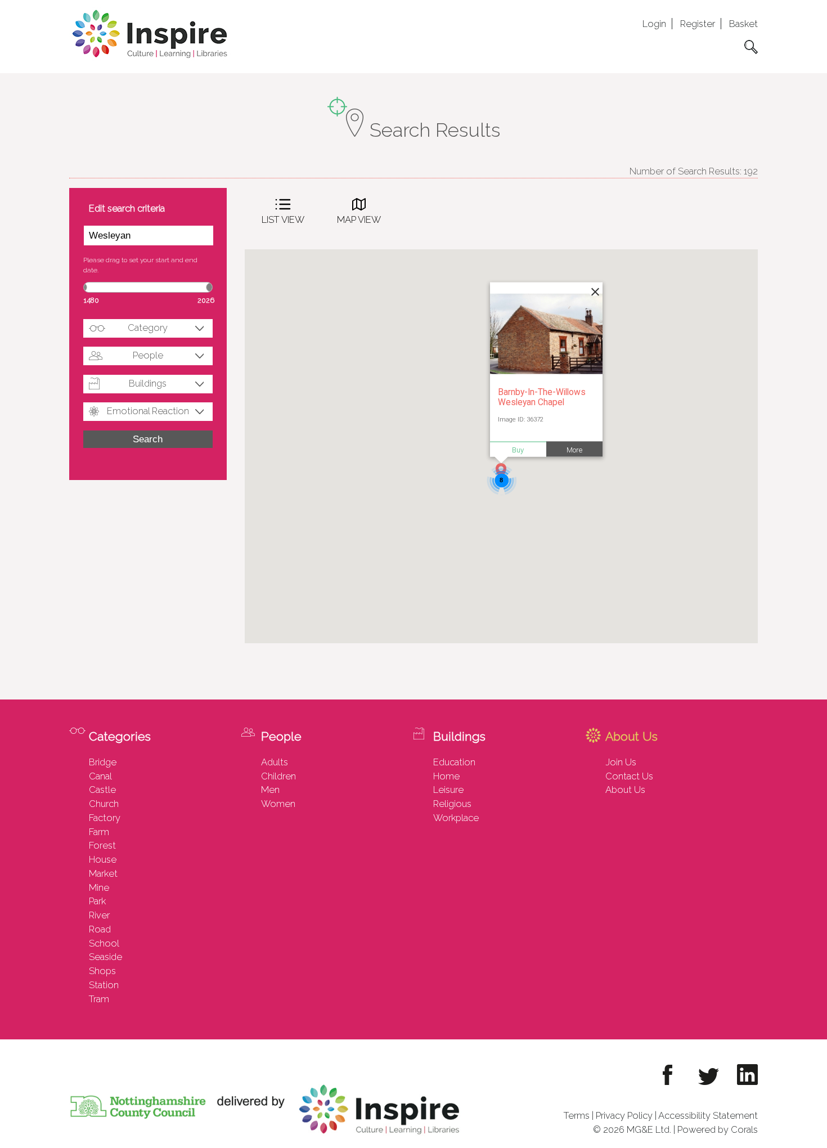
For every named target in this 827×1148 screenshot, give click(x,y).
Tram (99, 998)
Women (278, 803)
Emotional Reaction (148, 410)
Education (454, 762)
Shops (102, 970)
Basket (743, 23)
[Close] (594, 290)
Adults (274, 762)
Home (446, 776)
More (574, 449)
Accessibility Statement (708, 1115)
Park (97, 901)
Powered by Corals (717, 1129)
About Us (625, 789)
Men (270, 789)
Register (697, 23)
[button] (501, 471)
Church (104, 803)
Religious (452, 803)
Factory (104, 817)
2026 (205, 300)
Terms (577, 1115)
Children (278, 776)
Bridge (102, 762)
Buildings (148, 383)
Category (148, 327)
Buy (518, 449)
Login (654, 23)
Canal (100, 776)
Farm (99, 831)
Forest (102, 845)
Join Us (620, 762)
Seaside (105, 956)
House (102, 859)
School (104, 943)
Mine (99, 887)
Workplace (456, 817)
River (99, 915)
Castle (102, 789)
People (148, 355)
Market (103, 873)
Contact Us (629, 776)
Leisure (448, 789)
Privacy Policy (624, 1115)
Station (104, 984)
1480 (91, 300)
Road (100, 929)
